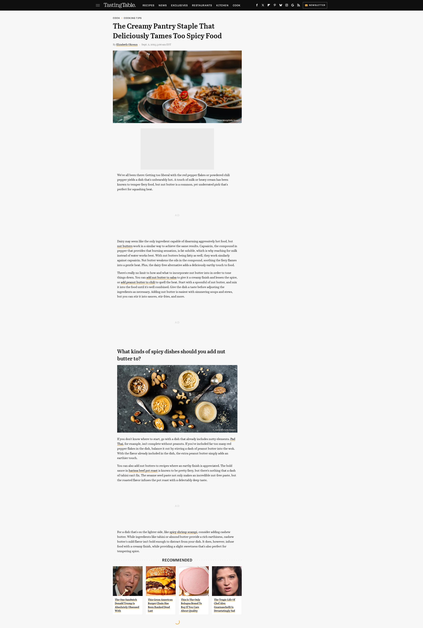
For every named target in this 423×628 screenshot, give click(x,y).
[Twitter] (263, 6)
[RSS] (298, 6)
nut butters (125, 246)
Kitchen (222, 5)
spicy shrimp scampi (183, 532)
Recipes (148, 5)
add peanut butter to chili (138, 282)
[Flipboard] (268, 6)
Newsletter (317, 5)
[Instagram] (286, 6)
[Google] (292, 6)
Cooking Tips (133, 18)
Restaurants (202, 5)
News (163, 5)
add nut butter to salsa (161, 277)
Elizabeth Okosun (127, 44)
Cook (237, 5)
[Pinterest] (274, 6)
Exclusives (179, 5)
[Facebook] (257, 6)
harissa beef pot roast (143, 470)
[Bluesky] (280, 6)
